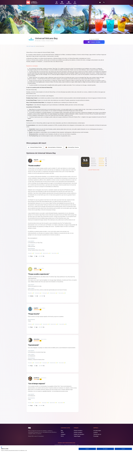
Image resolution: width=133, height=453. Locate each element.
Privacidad (95, 436)
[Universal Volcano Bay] (31, 42)
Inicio (27, 46)
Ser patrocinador (97, 430)
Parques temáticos (78, 430)
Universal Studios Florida (36, 147)
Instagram (63, 434)
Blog (62, 430)
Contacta (95, 432)
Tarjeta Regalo (77, 436)
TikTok (62, 432)
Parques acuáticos (78, 432)
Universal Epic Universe (73, 147)
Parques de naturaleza (79, 434)
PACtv (62, 436)
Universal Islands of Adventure (55, 147)
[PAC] (28, 2)
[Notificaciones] (100, 2)
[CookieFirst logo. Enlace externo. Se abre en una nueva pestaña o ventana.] (1, 447)
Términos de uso (97, 434)
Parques (32, 46)
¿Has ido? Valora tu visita (93, 169)
